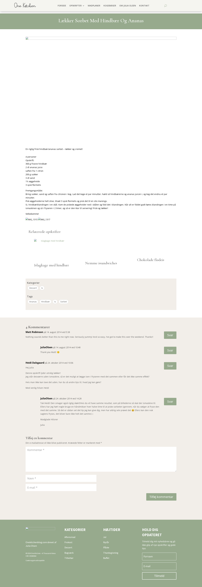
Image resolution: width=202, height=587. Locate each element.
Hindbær (45, 301)
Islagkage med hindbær (51, 265)
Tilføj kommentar (161, 497)
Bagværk (68, 552)
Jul (104, 537)
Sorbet (63, 301)
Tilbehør (68, 557)
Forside (62, 5)
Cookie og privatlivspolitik (35, 560)
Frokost (68, 542)
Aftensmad (69, 537)
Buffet (106, 557)
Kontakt (144, 5)
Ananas (33, 301)
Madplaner (94, 5)
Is (42, 288)
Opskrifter (75, 5)
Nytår (106, 542)
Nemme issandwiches (101, 263)
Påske (106, 547)
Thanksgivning (110, 552)
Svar (170, 335)
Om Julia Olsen (127, 5)
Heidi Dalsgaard (35, 362)
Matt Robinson (34, 332)
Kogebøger (110, 5)
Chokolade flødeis (150, 259)
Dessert (33, 288)
